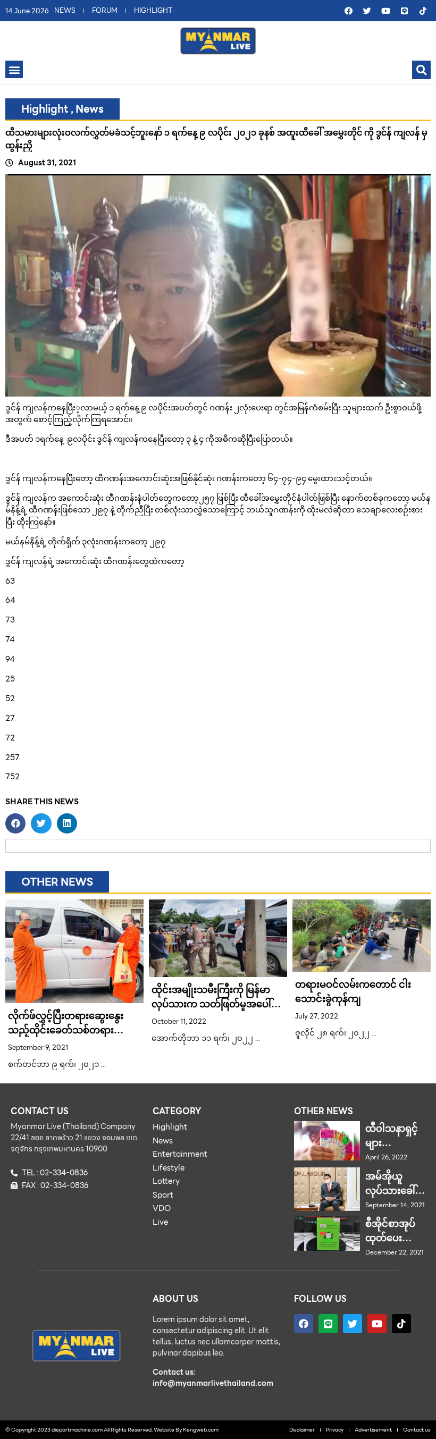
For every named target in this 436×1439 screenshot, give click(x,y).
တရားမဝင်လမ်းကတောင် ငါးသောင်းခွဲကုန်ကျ (353, 991)
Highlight (45, 108)
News (90, 108)
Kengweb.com (201, 1430)
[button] (14, 69)
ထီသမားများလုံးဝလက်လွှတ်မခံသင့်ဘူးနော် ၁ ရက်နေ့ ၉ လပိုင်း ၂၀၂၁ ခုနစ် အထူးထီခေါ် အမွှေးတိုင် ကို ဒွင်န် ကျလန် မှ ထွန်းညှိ (216, 139)
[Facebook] (348, 11)
